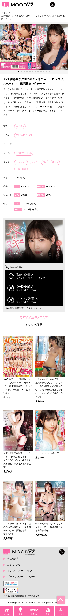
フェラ (34, 162)
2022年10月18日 (24, 135)
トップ (4, 12)
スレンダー (21, 162)
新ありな (20, 126)
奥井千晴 (8, 538)
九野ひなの (41, 535)
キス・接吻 (21, 169)
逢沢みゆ (39, 457)
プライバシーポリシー (21, 576)
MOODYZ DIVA (24, 153)
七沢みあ (8, 471)
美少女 (55, 162)
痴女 (45, 162)
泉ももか (39, 401)
